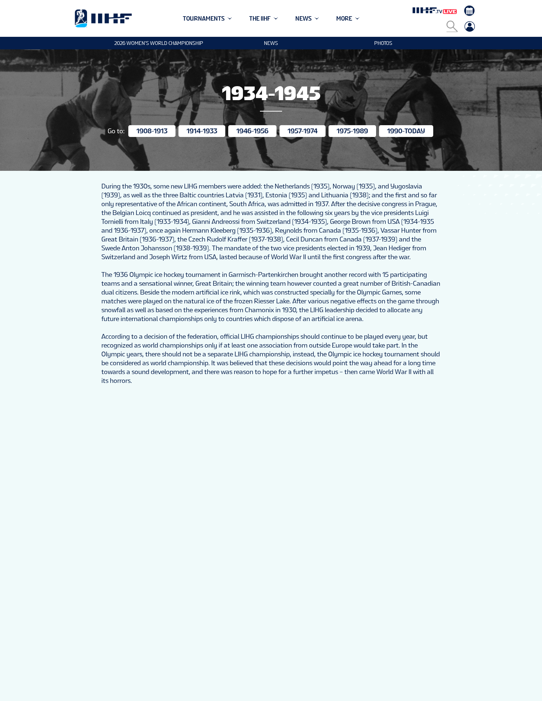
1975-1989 (352, 130)
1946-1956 (252, 130)
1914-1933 (202, 130)
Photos (383, 43)
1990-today (406, 130)
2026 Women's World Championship (158, 43)
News (271, 43)
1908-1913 (151, 130)
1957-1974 (302, 130)
